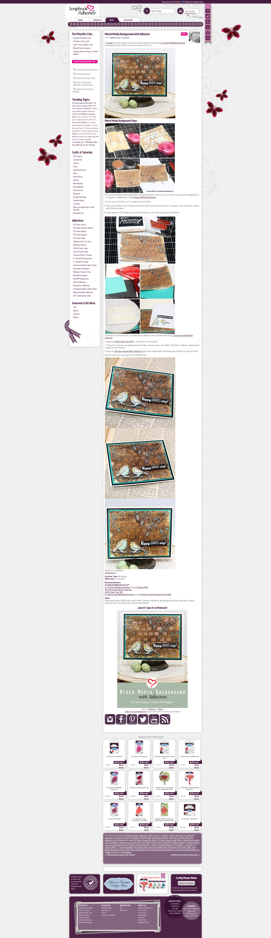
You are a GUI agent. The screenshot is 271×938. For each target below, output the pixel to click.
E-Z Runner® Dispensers (82, 258)
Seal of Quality (196, 5)
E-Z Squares (188, 845)
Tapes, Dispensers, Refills (85, 908)
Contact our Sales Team (108, 915)
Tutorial (89, 142)
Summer (76, 313)
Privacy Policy (176, 5)
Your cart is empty (190, 11)
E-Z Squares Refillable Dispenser (143, 197)
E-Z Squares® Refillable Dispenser (114, 788)
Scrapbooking (78, 200)
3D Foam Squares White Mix (189, 756)
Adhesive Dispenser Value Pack (85, 111)
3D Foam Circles (79, 224)
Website (152, 709)
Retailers (128, 20)
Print (184, 34)
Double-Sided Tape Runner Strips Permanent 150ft (164, 788)
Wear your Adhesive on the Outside (83, 208)
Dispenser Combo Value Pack (139, 788)
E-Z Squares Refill (141, 587)
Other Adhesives (79, 282)
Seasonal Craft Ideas (83, 303)
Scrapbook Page (79, 197)
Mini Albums (78, 183)
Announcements (83, 73)
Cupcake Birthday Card (82, 37)
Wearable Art (78, 213)
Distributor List (106, 910)
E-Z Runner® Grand (80, 261)
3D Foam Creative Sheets (83, 227)
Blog (112, 20)
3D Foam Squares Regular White (84, 104)
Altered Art (77, 159)
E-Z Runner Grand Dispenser (138, 845)
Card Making (82, 114)
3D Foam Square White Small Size (118, 589)
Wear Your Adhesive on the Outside (85, 143)
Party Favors (78, 190)
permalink (127, 852)
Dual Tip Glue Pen (82, 117)
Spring (75, 310)
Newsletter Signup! (186, 883)
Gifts (75, 173)
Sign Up (103, 913)
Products (97, 20)
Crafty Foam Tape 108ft (189, 819)
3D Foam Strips (79, 238)
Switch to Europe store (193, 1)
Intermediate (135, 837)
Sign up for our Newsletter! (84, 62)
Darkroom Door (178, 842)
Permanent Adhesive (81, 285)
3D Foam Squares (80, 234)
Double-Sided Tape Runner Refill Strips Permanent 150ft (164, 820)
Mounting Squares (80, 275)
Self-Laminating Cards (82, 295)
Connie (109, 42)
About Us (166, 5)
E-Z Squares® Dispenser (139, 756)
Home (80, 20)
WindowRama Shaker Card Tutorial (120, 854)
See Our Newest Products (87, 69)
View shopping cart (190, 13)
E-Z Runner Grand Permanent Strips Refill (154, 594)
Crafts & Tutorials (82, 152)
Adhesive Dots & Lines (82, 241)
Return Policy (142, 920)
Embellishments (79, 169)
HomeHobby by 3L (78, 142)
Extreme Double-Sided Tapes (85, 265)
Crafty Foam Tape (80, 248)
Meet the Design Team (86, 78)
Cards (75, 166)
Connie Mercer (126, 38)
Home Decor (78, 176)
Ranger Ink (145, 849)
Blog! (161, 709)
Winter (75, 317)
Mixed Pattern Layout (82, 48)
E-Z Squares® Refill (114, 819)
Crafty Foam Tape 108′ (124, 341)
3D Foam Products (84, 917)
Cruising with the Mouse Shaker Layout (85, 52)
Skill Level (173, 837)
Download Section (106, 908)
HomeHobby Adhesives (85, 922)
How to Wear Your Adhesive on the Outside (83, 83)
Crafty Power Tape (80, 251)
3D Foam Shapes (79, 231)
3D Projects (78, 156)
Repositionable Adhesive (83, 292)
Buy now (119, 762)
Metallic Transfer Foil (81, 271)
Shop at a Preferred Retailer (83, 90)
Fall (74, 307)
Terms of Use (186, 5)
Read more (121, 766)
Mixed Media (78, 186)
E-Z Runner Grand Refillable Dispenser (120, 594)
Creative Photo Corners (82, 255)
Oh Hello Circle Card (81, 41)
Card (74, 114)
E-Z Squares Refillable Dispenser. (172, 42)
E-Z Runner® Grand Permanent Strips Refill (139, 820)
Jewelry (76, 180)
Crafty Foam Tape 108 (114, 592)
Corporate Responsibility (145, 908)
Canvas (76, 163)
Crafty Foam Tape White (114, 756)
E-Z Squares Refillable (125, 847)
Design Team (123, 910)
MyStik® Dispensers (81, 278)
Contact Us (141, 917)
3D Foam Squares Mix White (82, 103)
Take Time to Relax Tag (82, 44)
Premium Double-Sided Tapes (85, 288)
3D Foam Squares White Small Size (128, 351)
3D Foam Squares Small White (84, 107)
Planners (76, 193)
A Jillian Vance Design (190, 840)
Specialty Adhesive (84, 915)
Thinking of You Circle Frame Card (185, 854)
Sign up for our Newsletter (135, 711)
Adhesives (77, 220)
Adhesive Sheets (79, 244)
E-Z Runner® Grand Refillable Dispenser (189, 788)
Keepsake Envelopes (81, 268)
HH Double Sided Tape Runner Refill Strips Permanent (155, 847)
